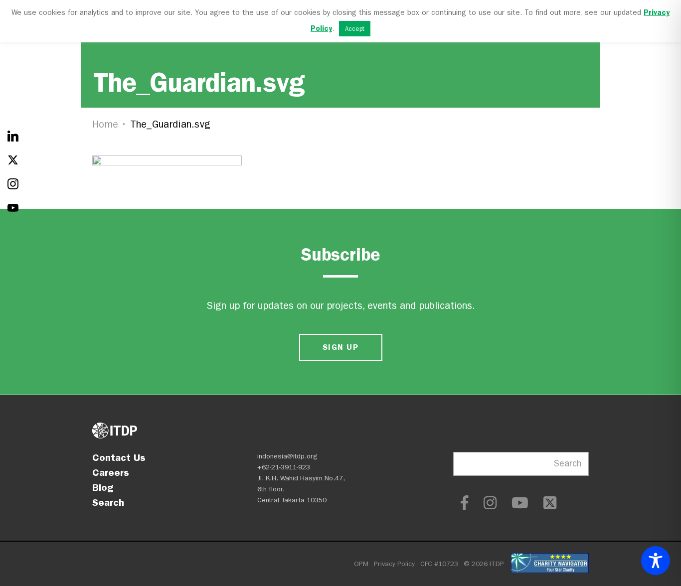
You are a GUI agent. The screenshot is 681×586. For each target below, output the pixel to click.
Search (108, 502)
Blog (102, 487)
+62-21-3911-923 (283, 467)
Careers (110, 472)
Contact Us (119, 457)
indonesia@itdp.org (287, 456)
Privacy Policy (394, 564)
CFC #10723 (439, 564)
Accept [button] (354, 28)
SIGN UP (340, 347)
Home (105, 124)
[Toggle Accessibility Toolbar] (655, 560)
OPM (361, 564)
